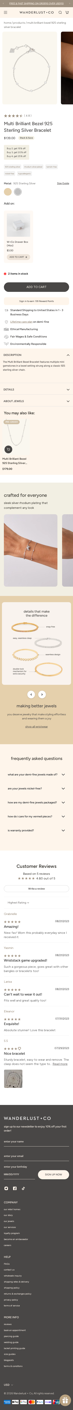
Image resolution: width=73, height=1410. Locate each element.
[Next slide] (42, 694)
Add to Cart (17, 257)
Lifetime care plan (21, 321)
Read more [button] (60, 1064)
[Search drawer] (60, 12)
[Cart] (67, 12)
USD (7, 1385)
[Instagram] (6, 1188)
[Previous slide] (31, 694)
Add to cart (36, 287)
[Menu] (8, 12)
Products (19, 22)
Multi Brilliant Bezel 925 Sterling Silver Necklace (14, 461)
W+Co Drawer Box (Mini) (17, 243)
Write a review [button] (36, 888)
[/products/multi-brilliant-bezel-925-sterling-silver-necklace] (16, 437)
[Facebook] (15, 1188)
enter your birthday (15, 1166)
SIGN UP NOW (53, 1174)
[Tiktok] (23, 1188)
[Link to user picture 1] (13, 1078)
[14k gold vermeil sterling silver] (8, 192)
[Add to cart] (8, 449)
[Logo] (36, 12)
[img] (12, 922)
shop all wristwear (36, 726)
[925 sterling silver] (18, 192)
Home (8, 22)
